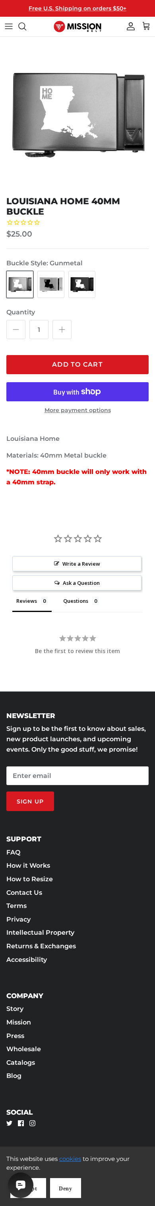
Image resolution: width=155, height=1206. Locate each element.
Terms (16, 906)
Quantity (20, 312)
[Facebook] (21, 1123)
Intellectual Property (40, 932)
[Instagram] (32, 1123)
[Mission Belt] (77, 26)
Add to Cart (77, 364)
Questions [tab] (75, 600)
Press (15, 1036)
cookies (70, 1159)
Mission (18, 1022)
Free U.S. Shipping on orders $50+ (77, 8)
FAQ (13, 852)
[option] (77, 114)
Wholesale (23, 1049)
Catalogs (20, 1062)
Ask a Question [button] (81, 582)
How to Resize (29, 879)
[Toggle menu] (8, 26)
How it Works (28, 865)
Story (14, 1009)
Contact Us (24, 892)
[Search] (26, 26)
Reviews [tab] (26, 600)
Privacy (18, 919)
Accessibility (26, 959)
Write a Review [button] (81, 563)
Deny (65, 1189)
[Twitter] (9, 1123)
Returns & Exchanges (41, 946)
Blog (13, 1076)
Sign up (30, 801)
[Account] (129, 26)
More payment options (78, 410)
